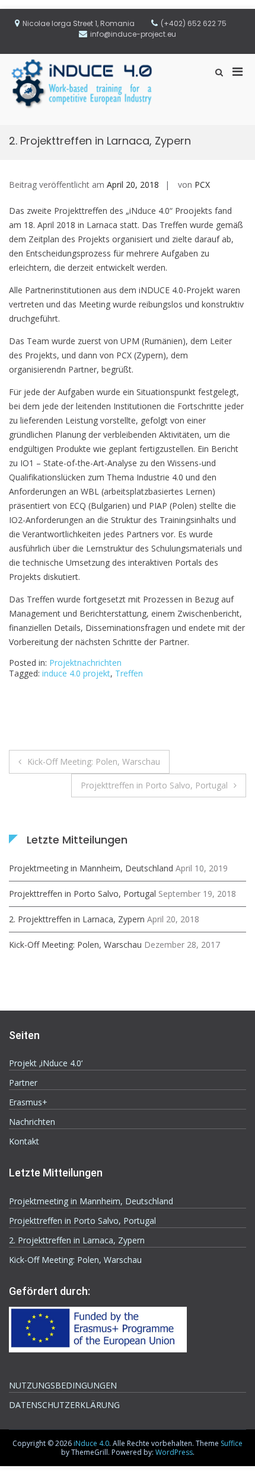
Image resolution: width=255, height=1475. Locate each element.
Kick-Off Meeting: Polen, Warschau (93, 761)
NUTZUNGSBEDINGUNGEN (63, 1385)
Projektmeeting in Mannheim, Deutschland (91, 868)
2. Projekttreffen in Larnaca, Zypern (77, 919)
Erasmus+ (28, 1102)
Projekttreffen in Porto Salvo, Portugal (154, 785)
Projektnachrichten (85, 662)
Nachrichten (32, 1121)
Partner (23, 1082)
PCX (202, 184)
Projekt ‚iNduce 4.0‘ (45, 1063)
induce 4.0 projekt (76, 673)
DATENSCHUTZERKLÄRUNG (64, 1404)
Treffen (129, 673)
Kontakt (24, 1141)
